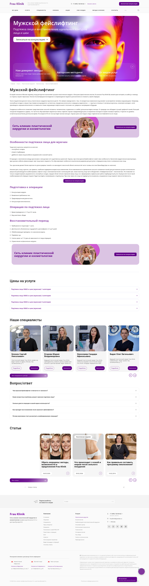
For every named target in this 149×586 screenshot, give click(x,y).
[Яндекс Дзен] (125, 526)
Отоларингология (80, 532)
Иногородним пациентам (50, 539)
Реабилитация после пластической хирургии (87, 522)
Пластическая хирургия (28, 84)
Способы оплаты (48, 544)
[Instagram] (113, 526)
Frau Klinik (17, 514)
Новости (45, 537)
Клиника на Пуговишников (55, 566)
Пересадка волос (79, 539)
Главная (13, 84)
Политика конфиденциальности (89, 581)
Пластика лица (40, 84)
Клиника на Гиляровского (38, 566)
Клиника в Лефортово (17, 566)
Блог (44, 534)
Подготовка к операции (49, 532)
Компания (46, 513)
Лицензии (46, 519)
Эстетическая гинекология (82, 527)
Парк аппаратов (47, 524)
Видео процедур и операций (51, 542)
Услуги (18, 84)
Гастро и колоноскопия (81, 537)
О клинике (46, 517)
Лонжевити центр (80, 524)
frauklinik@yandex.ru (116, 518)
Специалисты (47, 522)
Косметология (79, 519)
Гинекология (78, 529)
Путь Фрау (78, 534)
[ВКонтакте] (109, 526)
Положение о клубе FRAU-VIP (51, 529)
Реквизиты (46, 527)
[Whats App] (121, 526)
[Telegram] (117, 526)
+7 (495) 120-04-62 (78, 4)
